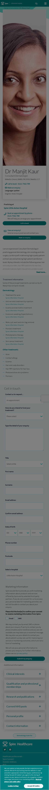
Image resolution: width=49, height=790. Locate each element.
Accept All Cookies (33, 786)
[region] (24, 777)
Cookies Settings (13, 786)
